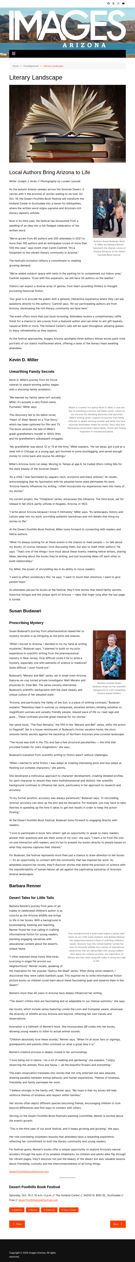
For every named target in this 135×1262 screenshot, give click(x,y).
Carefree (50, 1210)
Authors (18, 1210)
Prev (19, 1224)
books (34, 1210)
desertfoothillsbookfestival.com (29, 1171)
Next (116, 1224)
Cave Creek (70, 1210)
